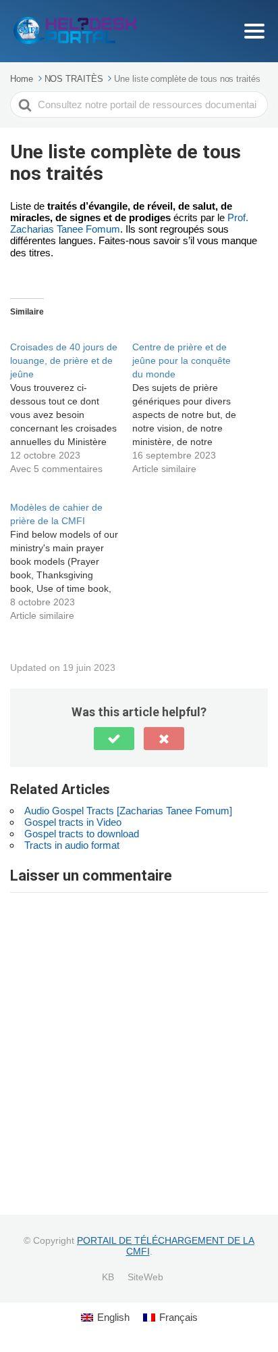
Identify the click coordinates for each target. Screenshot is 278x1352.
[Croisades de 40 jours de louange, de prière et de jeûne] (71, 400)
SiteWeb (145, 1277)
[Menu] (254, 31)
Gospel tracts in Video (72, 822)
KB (108, 1277)
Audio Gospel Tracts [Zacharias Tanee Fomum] (128, 810)
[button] (114, 738)
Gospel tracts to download (81, 833)
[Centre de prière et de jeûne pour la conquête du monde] (193, 400)
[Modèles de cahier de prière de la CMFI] (71, 554)
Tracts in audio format (71, 845)
